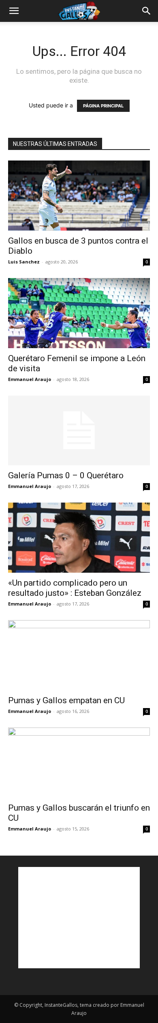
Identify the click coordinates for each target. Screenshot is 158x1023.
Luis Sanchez (24, 262)
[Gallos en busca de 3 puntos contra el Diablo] (79, 196)
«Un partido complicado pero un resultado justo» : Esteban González (74, 588)
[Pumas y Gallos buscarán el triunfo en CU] (79, 763)
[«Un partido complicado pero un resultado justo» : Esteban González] (79, 538)
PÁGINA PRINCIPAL (103, 106)
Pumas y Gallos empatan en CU (66, 700)
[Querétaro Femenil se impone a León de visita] (79, 313)
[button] (14, 11)
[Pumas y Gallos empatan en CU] (79, 655)
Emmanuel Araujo (29, 379)
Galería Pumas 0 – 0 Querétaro (66, 475)
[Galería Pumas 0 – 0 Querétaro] (79, 431)
